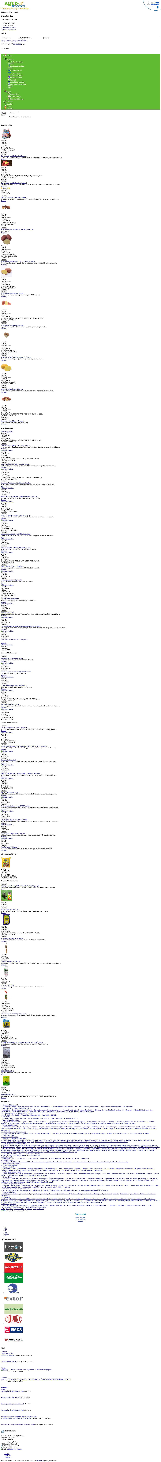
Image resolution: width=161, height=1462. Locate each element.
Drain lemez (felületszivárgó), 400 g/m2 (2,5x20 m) (16, 483)
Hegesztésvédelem (70, 1173)
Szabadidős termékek (111, 1142)
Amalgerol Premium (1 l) (8, 1094)
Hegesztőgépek (94, 1147)
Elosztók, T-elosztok (55, 1205)
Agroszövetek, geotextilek (9, 1140)
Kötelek (13, 1158)
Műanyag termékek (7, 1167)
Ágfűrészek (5, 1145)
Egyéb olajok (85, 1127)
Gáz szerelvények (110, 1127)
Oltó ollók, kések (124, 1148)
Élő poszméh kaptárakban (55, 1178)
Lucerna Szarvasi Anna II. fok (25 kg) (12, 938)
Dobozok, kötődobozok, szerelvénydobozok (15, 1205)
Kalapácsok (126, 1147)
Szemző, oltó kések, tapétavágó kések (48, 1150)
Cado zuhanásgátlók (8, 1173)
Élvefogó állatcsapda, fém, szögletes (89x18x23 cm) (16, 672)
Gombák (150, 1199)
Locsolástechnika (7, 1160)
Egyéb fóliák (5, 1115)
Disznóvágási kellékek (39, 1122)
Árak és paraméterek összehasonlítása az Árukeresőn (80, 1219)
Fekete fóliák (24, 1115)
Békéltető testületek (16, 77)
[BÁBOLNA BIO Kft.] (13, 1282)
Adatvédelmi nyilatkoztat (17, 82)
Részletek (3, 159)
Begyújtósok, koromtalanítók (10, 1122)
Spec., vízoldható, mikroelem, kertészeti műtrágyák (116, 1194)
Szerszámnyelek (107, 1150)
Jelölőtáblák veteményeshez (64, 1168)
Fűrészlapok (75, 1147)
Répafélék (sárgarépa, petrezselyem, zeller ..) (130, 1200)
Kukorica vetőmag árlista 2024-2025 (11, 1397)
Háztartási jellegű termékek (10, 1120)
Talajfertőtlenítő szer (32, 1182)
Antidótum (14, 1178)
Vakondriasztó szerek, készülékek (138, 1133)
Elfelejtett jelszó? (6, 41)
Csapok (40, 1127)
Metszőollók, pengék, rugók (109, 1148)
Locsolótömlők (122, 1162)
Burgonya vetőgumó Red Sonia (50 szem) (13, 156)
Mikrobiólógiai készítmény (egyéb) (23, 1180)
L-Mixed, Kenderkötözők (55, 1158)
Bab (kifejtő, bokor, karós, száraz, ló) (12, 1199)
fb (5, 1230)
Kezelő (114, 1185)
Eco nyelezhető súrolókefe (8, 760)
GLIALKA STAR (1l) (7, 985)
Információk (10, 59)
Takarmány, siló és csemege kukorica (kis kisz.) (51, 1202)
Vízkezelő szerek (117, 1123)
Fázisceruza (88, 1205)
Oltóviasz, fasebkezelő (70, 1180)
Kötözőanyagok (6, 1157)
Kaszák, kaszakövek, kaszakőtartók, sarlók (144, 1147)
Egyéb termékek (38, 1173)
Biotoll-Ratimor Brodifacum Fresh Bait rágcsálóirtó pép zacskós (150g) (22, 1042)
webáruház (7, 1455)
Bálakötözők (5, 1158)
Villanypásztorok (127, 1106)
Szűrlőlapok (40, 1111)
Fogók (21, 1147)
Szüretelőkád (31, 1111)
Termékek (13, 80)
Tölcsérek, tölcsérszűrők (71, 1170)
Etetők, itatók (77, 1106)
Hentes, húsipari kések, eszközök (95, 1122)
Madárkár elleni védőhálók (132, 1140)
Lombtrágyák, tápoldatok (58, 1194)
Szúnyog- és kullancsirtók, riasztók (116, 1133)
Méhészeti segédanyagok (9, 1165)
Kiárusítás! (10, 108)
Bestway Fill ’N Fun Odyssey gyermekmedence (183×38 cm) (19, 496)
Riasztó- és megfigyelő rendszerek (12, 1184)
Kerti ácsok (84, 1168)
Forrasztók (28, 1147)
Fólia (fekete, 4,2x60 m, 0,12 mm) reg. (12, 566)
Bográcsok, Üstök (26, 1122)
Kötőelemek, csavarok (148, 1127)
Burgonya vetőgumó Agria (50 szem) (12, 389)
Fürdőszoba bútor (7, 1118)
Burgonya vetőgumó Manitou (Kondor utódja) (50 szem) (17, 229)
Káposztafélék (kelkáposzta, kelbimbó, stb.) (93, 1200)
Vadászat (104, 1190)
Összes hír (4, 1351)
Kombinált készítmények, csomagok (135, 1178)
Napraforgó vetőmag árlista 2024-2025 (12, 1391)
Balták (41, 1145)
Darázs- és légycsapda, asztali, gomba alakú (13, 685)
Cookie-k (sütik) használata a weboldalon (15, 74)
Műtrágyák (96, 1194)
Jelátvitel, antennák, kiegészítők (86, 1185)
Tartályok (59, 1170)
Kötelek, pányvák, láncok (90, 1106)
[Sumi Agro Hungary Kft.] (13, 1293)
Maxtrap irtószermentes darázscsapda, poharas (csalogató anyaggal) (20, 626)
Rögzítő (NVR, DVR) (38, 1187)
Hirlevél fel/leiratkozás (16, 99)
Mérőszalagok (95, 1148)
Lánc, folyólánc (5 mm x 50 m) (10, 704)
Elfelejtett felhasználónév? (19, 41)
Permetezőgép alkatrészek (148, 1148)
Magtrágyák (71, 1194)
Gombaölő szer (79, 1178)
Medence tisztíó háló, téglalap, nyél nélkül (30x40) (15, 547)
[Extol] (13, 1303)
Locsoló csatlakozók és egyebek (40, 1162)
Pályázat (3, 1368)
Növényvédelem (6, 1177)
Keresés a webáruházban (9, 113)
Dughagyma (71, 1199)
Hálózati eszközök (26, 1185)
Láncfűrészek (59, 1148)
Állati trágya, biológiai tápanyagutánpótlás (14, 1194)
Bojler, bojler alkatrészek (29, 1127)
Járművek (4, 1138)
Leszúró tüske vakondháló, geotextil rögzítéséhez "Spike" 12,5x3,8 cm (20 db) (24, 746)
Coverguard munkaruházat (23, 1173)
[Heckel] (13, 1344)
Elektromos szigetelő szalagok (38, 1205)
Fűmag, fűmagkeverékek (110, 1199)
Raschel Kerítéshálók (72, 1142)
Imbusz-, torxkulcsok (115, 1147)
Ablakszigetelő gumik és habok (11, 1127)
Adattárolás (5, 1185)
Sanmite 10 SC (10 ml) (7, 612)
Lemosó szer (152, 1178)
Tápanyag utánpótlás (8, 1192)
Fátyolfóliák (14, 1115)
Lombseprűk (68, 1148)
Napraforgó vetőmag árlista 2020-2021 (12, 1410)
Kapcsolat (9, 101)
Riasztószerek (139, 1180)
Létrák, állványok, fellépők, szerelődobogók (34, 1128)
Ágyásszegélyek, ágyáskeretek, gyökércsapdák (32, 1140)
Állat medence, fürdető (8, 1106)
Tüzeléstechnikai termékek (140, 1128)
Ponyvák (148, 1173)
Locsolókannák (77, 1162)
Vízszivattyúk (72, 1152)
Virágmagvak (77, 1202)
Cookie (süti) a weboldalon (9, 1361)
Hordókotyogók (118, 1110)
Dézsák (13, 1168)
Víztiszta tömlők (88, 1111)
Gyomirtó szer (108, 1178)
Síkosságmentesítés (49, 1123)
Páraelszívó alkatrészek (32, 1155)
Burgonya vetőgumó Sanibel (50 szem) (12, 293)
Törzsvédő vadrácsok (86, 1170)
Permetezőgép (135, 1148)
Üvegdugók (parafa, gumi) (73, 1111)
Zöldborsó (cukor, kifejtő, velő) (92, 1202)
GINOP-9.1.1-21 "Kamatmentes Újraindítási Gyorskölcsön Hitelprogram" (30, 1369)
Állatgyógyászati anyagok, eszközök (27, 1106)
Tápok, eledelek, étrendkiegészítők (110, 1106)
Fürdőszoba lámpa (19, 1118)
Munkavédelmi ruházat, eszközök (11, 1172)
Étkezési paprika (96, 1199)
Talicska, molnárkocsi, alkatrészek (133, 1150)
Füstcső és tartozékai (97, 1127)
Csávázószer (23, 1178)
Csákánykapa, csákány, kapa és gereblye (57, 1145)
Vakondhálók (123, 1142)
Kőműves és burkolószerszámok (43, 1148)
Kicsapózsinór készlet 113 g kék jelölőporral (14, 819)
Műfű (17, 1142)
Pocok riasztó (83, 1180)
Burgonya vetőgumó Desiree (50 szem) (12, 325)
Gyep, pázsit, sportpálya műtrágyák (38, 1194)
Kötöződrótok (22, 1158)
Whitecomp (40, 1460)
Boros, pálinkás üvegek (68, 1110)
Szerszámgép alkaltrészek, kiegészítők (72, 1150)
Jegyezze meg (24, 37)
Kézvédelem (105, 1173)
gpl (5, 1235)
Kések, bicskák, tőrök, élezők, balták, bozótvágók (46, 1190)
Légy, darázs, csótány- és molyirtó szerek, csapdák (35, 1133)
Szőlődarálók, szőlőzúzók (18, 1111)
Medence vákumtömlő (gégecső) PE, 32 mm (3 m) (15, 534)
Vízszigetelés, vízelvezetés (35, 1209)
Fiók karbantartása (15, 96)
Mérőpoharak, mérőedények (123, 1168)
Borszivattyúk (81, 1110)
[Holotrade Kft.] (13, 1272)
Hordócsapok (98, 1110)
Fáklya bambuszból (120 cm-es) (10, 961)
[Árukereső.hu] (80, 1215)
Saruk (148, 1205)
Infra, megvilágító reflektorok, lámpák (45, 1185)
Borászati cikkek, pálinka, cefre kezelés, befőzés (16, 1108)
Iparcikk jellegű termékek (9, 1125)
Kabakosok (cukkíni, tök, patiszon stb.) (67, 1200)
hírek (9, 87)
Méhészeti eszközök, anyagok (10, 1163)
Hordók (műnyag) (49, 1168)
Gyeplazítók (84, 1147)
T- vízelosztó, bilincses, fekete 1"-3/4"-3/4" (13, 833)
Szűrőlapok (49, 1111)
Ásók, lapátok (34, 1145)
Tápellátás (66, 1187)
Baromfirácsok (44, 1106)
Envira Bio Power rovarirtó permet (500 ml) (14, 1014)
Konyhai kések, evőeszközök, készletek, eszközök (129, 1122)
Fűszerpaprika (142, 1199)
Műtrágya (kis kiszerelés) (84, 1194)
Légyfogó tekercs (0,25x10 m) (10, 598)
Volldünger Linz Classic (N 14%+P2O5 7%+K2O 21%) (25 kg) (20, 886)
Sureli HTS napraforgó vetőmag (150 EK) (13, 197)
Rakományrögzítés (94, 1128)
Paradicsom (111, 1200)
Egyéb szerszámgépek (133, 1145)
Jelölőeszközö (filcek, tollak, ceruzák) (129, 1127)
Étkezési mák (86, 1199)
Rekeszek (23, 1170)
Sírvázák (30, 1170)
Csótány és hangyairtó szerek (10, 1133)
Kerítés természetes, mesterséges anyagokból (94, 1140)
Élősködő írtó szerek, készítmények (61, 1106)
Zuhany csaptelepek (55, 1118)
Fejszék (15, 1147)
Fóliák (30, 1113)
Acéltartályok (5, 1110)
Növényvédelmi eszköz (55, 1180)
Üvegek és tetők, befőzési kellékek (100, 1123)
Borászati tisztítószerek (53, 1110)
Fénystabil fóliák (34, 1115)
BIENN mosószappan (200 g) (9, 792)
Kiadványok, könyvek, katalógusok (12, 1153)
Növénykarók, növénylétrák (29, 1142)
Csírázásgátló (42, 1178)
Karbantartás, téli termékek (9, 1137)
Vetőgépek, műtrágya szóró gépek (18, 1152)
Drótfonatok (76, 1127)
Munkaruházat (139, 1173)
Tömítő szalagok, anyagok (122, 1128)
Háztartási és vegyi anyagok (76, 1122)
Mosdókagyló (44, 1118)
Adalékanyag (5, 1178)
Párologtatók (10, 1123)
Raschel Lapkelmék (86, 1142)
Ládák (104, 1168)
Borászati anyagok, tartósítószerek (21, 1110)
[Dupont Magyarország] (13, 1324)
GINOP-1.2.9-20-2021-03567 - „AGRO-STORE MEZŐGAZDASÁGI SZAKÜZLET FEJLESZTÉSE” (39, 1379)
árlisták (3, 1389)
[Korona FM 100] (13, 1262)
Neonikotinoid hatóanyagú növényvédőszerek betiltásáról (18, 1424)
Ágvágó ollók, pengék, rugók (19, 1145)
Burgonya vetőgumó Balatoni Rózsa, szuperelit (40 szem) (18, 261)
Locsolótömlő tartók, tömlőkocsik (106, 1162)
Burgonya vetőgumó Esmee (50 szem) (12, 421)
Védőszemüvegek (40, 1175)
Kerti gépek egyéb (26, 1148)
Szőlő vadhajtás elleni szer (16, 1182)
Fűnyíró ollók (59, 1147)
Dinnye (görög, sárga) (60, 1199)
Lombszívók (77, 1148)
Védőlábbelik (29, 1175)
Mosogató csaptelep (7, 1155)
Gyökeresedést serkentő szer (94, 1178)
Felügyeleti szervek (16, 70)
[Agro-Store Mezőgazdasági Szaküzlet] (15, 9)
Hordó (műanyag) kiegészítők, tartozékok (29, 1168)
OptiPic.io (25, 1210)
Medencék (66, 1190)
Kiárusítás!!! (28, 1153)
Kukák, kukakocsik (95, 1168)
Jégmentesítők (75, 1140)
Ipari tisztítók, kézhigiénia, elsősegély (89, 1173)
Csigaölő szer (32, 1178)
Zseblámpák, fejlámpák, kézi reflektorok (33, 1207)
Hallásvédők (59, 1173)
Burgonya (49, 1199)
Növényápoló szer (41, 1180)
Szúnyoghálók (61, 1123)
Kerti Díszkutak (14, 1162)
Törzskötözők (84, 1158)
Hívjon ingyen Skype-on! (9, 29)
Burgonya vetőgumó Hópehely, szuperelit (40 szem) (16, 357)
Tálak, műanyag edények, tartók (44, 1170)
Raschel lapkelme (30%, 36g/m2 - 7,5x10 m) (14, 727)
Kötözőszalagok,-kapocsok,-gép (37, 1158)
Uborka (69, 1202)
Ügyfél (9, 92)
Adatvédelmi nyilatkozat (8, 1355)
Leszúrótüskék (25, 1162)
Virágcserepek (98, 1170)
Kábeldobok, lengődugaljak (115, 1205)
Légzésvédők (129, 1173)
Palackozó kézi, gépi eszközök (142, 1110)
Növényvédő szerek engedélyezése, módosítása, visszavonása (19, 1416)
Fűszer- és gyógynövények (128, 1199)
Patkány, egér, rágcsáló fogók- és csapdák (64, 1133)
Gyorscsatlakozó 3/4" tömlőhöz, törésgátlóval (14, 640)
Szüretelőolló (118, 1150)
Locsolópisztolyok (89, 1162)
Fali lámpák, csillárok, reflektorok (73, 1205)
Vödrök (152, 1128)
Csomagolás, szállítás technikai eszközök (14, 1113)
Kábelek (99, 1185)
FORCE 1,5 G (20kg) (7, 1071)
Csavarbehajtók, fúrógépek (79, 1145)
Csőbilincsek (67, 1127)
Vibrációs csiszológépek (37, 1152)
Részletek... (4, 1378)
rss (5, 1227)
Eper (78, 1199)
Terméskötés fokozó (46, 1182)
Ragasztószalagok (82, 1128)
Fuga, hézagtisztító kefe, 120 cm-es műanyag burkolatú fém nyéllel (20, 773)
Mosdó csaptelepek (32, 1118)
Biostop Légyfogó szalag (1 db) (10, 909)
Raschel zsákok (98, 1142)
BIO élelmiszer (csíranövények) (34, 1199)
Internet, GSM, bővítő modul (66, 1185)
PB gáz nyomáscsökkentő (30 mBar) (11, 580)
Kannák (76, 1168)
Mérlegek (86, 1148)
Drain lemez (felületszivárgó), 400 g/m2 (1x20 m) (15, 464)
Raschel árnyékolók (58, 1142)
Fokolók (90, 1110)
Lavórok (110, 1168)
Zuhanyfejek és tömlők (70, 1118)
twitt (5, 1232)
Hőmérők (110, 1122)
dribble (6, 1234)
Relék (143, 1205)
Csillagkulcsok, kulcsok (118, 1145)
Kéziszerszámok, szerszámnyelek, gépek (13, 1143)
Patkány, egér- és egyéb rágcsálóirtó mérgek (91, 1133)
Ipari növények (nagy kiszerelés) (44, 1200)
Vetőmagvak (5, 1197)
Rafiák (76, 1158)
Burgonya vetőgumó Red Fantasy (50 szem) (14, 183)
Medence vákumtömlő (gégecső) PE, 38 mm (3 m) (15, 515)
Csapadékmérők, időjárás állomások (58, 1140)
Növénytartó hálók (45, 1142)
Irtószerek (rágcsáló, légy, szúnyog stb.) (13, 1132)
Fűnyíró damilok (38, 1147)
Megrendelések (14, 94)
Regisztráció (17, 44)
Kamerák (107, 1185)
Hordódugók (108, 1110)
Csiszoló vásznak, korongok (53, 1127)
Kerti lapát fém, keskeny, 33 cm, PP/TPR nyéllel (15, 806)
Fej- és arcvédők (49, 1173)
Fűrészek (67, 1147)
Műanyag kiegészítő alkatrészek (143, 1168)
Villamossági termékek (8, 1204)
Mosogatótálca (19, 1155)
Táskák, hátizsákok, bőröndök (15, 1175)
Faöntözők (5, 1162)
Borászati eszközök (39, 1110)
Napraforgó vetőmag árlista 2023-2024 (12, 1404)
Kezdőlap (9, 55)
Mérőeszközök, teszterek (132, 1205)
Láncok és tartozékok (13, 1128)
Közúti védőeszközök (117, 1173)
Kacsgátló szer (119, 1178)
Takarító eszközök (73, 1123)
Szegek (110, 1128)
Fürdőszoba (5, 1116)
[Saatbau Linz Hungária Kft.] (13, 1313)
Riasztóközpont (25, 1187)
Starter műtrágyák (138, 1194)
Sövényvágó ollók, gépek (27, 1150)
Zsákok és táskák (129, 1123)
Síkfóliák (52, 1115)
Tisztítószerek (84, 1123)
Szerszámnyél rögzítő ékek (93, 1150)
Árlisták (9, 106)
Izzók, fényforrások (99, 1205)
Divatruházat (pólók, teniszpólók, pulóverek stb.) (16, 1190)
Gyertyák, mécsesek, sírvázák (57, 1122)
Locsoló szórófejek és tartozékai (61, 1162)
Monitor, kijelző (122, 1185)
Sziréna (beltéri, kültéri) (54, 1187)
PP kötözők (68, 1158)
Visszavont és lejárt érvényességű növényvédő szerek (16, 1418)
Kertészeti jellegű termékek (17, 1138)
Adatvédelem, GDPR (7, 1353)
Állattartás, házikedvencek (9, 1105)
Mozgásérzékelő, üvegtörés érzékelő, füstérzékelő (143, 1185)
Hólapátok (104, 1147)
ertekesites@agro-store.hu (9, 27)
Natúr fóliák (44, 1115)
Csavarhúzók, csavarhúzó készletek (99, 1145)
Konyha (36, 1153)
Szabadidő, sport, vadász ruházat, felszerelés (15, 1189)
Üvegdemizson (59, 1111)
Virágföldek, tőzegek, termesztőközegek (13, 1209)
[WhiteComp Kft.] (13, 1251)
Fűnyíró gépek (49, 1147)
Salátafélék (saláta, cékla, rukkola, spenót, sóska (21, 1202)
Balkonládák (5, 1168)
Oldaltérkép (7, 1457)
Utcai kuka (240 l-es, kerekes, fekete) (12, 658)
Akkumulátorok (14, 1185)
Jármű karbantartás (7, 1135)
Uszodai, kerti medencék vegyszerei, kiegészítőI (85, 1190)
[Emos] (13, 1334)
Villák (64, 1152)
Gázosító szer (69, 1178)
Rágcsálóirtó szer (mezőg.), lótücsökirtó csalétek (103, 1180)
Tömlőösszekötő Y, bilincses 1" (10, 847)
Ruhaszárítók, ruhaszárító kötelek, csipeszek (29, 1123)
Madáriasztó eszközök (116, 1140)
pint (5, 1229)
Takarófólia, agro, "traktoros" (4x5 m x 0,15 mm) (15, 445)
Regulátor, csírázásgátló (126, 1180)
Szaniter (104, 1128)
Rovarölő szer (149, 1180)
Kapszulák (128, 1110)
